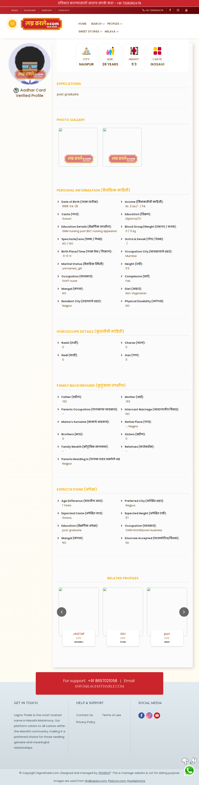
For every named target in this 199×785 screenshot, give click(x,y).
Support (47, 10)
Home (82, 24)
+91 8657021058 (102, 680)
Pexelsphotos (136, 781)
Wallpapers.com (96, 781)
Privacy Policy (85, 722)
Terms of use (111, 715)
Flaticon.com (117, 781)
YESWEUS (104, 773)
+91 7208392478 (129, 3)
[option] (79, 616)
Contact (63, 10)
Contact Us (84, 715)
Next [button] (184, 612)
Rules (14, 10)
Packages (30, 10)
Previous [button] (61, 612)
